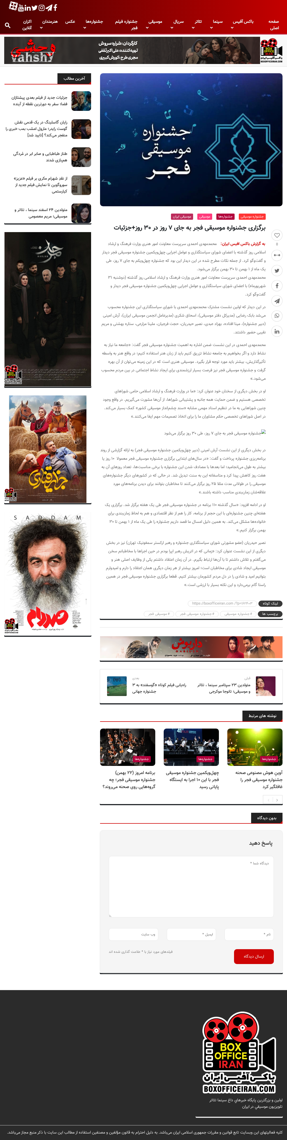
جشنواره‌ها (94, 22)
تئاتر (198, 22)
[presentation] (268, 799)
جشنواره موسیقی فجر (196, 614)
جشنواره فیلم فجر (126, 25)
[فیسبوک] (277, 285)
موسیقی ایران (182, 216)
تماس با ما (274, 1113)
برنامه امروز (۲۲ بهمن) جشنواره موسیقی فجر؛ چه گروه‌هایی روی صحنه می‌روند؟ (129, 780)
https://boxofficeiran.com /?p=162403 (222, 603)
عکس (70, 22)
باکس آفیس (243, 22)
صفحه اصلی (274, 25)
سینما (218, 22)
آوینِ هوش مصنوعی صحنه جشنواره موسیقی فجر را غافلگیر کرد (259, 780)
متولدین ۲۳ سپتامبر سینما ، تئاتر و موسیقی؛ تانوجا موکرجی (223, 688)
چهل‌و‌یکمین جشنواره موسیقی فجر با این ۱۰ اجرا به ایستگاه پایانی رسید (192, 780)
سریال (178, 22)
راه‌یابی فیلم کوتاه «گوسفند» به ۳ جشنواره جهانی (159, 688)
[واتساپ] (277, 316)
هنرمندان (50, 22)
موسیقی (155, 22)
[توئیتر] (277, 270)
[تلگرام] (277, 301)
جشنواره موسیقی (252, 216)
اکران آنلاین (26, 25)
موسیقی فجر (157, 614)
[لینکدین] (277, 331)
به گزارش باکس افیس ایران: (243, 244)
